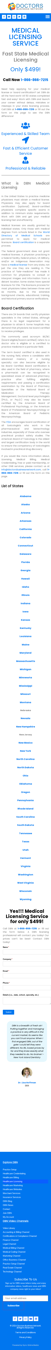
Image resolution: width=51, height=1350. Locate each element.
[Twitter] (19, 17)
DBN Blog (7, 1201)
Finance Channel (10, 1240)
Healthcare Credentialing (14, 1173)
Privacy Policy (25, 1337)
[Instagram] (14, 17)
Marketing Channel (11, 1256)
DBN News (8, 1205)
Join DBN (7, 1213)
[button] (47, 16)
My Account (8, 1217)
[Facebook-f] (4, 17)
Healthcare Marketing (13, 1185)
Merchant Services (11, 1193)
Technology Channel (12, 1271)
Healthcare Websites (12, 1189)
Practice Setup (9, 1169)
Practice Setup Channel (14, 1263)
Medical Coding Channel (14, 1252)
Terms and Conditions (25, 1332)
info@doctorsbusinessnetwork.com (21, 469)
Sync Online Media (31, 1345)
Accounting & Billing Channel (16, 1232)
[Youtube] (9, 17)
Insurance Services (12, 1197)
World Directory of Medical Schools (25, 234)
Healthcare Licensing (12, 1181)
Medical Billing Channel (13, 1248)
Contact (6, 1209)
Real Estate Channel (12, 1267)
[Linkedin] (24, 17)
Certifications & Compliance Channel (20, 1236)
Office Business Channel (14, 1260)
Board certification (23, 242)
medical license (18, 264)
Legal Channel (9, 1244)
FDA (8, 422)
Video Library (9, 1228)
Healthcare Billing (11, 1177)
